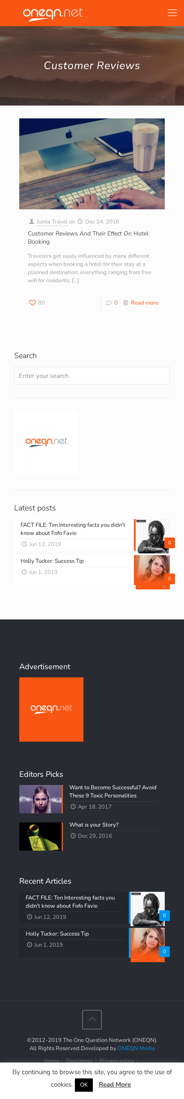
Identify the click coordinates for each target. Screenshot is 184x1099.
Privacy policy (117, 1061)
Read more (144, 303)
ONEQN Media (136, 1048)
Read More (115, 1084)
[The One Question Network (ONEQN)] (51, 13)
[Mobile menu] (172, 13)
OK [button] (84, 1085)
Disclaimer (79, 1061)
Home (52, 1061)
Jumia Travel (52, 222)
